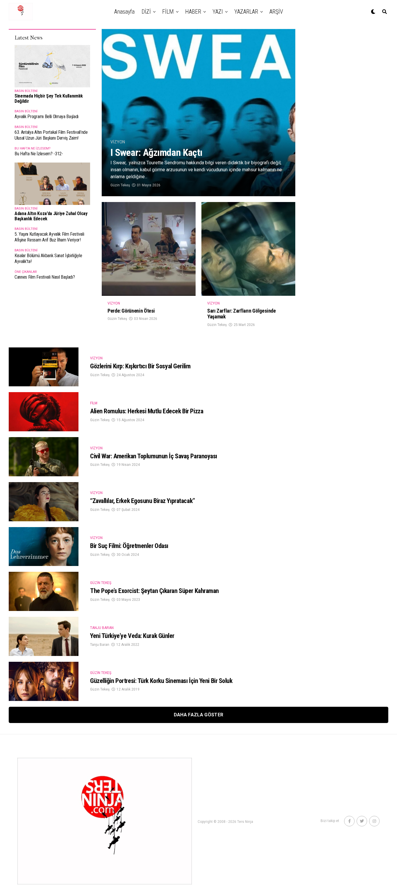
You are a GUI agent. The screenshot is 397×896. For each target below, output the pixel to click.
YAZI (217, 11)
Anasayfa (124, 11)
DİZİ (146, 11)
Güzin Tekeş (120, 185)
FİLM (168, 11)
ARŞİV (276, 11)
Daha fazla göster (198, 714)
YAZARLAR (246, 11)
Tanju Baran (99, 645)
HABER (193, 11)
